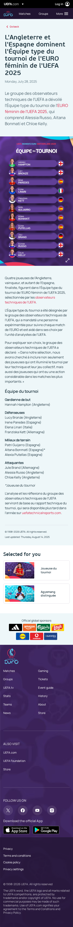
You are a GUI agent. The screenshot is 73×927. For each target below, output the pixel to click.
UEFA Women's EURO (8, 13)
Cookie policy (11, 862)
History (42, 696)
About (42, 704)
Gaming (43, 671)
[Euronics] (50, 636)
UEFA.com (10, 752)
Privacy (8, 849)
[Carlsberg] (43, 627)
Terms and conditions (17, 855)
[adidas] (15, 627)
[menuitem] (25, 14)
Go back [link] (14, 26)
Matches (9, 671)
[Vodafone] (36, 636)
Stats (7, 696)
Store (41, 713)
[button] (61, 14)
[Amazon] (29, 627)
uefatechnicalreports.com (41, 513)
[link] (24, 14)
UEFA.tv (8, 687)
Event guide (45, 687)
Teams (7, 704)
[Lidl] (22, 636)
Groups (8, 679)
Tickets (43, 679)
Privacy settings (13, 869)
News (7, 713)
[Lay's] (57, 627)
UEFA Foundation (14, 761)
